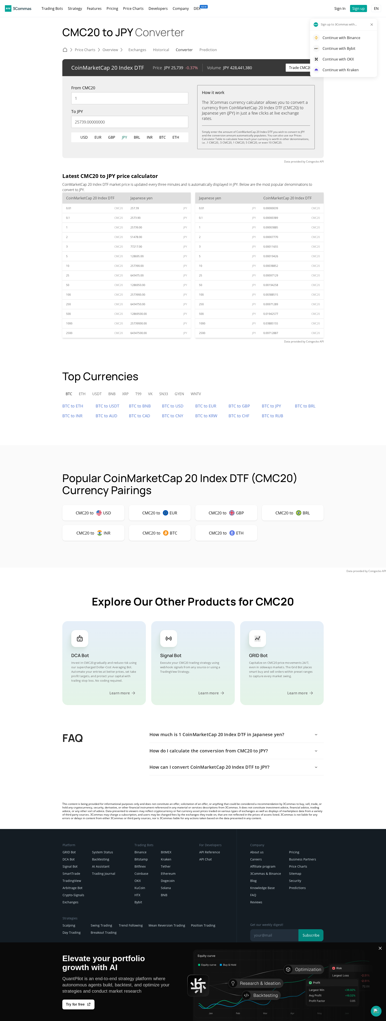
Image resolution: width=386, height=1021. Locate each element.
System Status (102, 852)
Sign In (340, 8)
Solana (166, 888)
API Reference (209, 852)
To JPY (77, 111)
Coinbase (141, 873)
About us (257, 852)
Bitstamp (141, 859)
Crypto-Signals (73, 895)
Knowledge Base (262, 888)
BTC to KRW (206, 415)
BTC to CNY (172, 415)
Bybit (138, 902)
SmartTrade (71, 873)
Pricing (294, 852)
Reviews (256, 902)
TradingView (72, 881)
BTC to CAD (139, 415)
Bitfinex (140, 866)
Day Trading (72, 932)
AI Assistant (100, 866)
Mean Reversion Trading (167, 925)
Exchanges (70, 902)
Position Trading (203, 925)
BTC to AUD (106, 415)
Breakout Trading (104, 932)
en (376, 8)
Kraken (166, 859)
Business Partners (302, 859)
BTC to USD (172, 406)
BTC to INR (72, 415)
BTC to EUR (205, 406)
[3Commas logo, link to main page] (18, 8)
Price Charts (298, 866)
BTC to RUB (272, 415)
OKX (137, 881)
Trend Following (131, 925)
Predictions (297, 888)
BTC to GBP (239, 406)
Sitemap (295, 873)
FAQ (253, 895)
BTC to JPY (271, 406)
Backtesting (100, 859)
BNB (164, 895)
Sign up (358, 8)
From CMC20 (83, 87)
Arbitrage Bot (72, 888)
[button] (376, 1011)
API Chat (205, 859)
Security (295, 881)
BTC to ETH (72, 406)
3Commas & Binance (265, 873)
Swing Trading (101, 925)
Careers (256, 859)
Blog (253, 881)
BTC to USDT (107, 406)
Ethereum (168, 873)
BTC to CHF (239, 415)
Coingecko (312, 161)
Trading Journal (103, 873)
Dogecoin (168, 881)
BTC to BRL (305, 406)
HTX (137, 895)
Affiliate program (262, 866)
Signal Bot (70, 866)
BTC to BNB (140, 406)
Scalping (69, 925)
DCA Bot (69, 859)
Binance (140, 852)
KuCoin (139, 888)
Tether (166, 866)
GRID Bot (69, 852)
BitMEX (166, 852)
